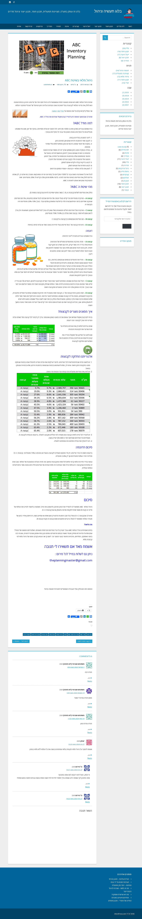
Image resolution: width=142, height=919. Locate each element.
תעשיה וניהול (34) (122, 70)
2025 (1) (125, 92)
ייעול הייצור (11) (123, 54)
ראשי (130, 26)
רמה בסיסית (45, 634)
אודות (19, 26)
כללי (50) (125, 48)
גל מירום (73, 84)
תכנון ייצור (97, 26)
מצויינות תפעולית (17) (121, 73)
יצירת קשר (28, 26)
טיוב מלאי (89, 634)
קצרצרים (76, 26)
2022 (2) (125, 102)
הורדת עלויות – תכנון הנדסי (119, 879)
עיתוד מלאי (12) (123, 76)
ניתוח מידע (125, 171)
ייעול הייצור (86, 26)
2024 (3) (125, 95)
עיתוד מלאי (52, 634)
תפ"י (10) (125, 83)
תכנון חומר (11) (123, 80)
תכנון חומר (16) (123, 51)
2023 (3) (125, 99)
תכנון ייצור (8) (124, 57)
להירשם (127, 226)
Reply (89, 681)
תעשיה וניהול (26, 634)
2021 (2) (125, 105)
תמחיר (58, 26)
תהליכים (126, 177)
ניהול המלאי (59, 634)
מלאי (65, 634)
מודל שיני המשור (58, 111)
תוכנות (126, 181)
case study (122, 146)
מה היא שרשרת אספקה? (120, 894)
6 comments (48, 84)
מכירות (126, 165)
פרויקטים (39, 26)
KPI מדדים (120, 26)
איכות (67, 26)
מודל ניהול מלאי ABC (73, 634)
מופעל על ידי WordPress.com (124, 914)
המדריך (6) (125, 60)
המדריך (49, 26)
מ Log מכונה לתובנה (83, 641)
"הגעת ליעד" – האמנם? (21, 641)
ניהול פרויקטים (124, 168)
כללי (65, 84)
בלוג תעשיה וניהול (108, 11)
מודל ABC (82, 634)
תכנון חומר (109, 26)
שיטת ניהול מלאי (36, 634)
